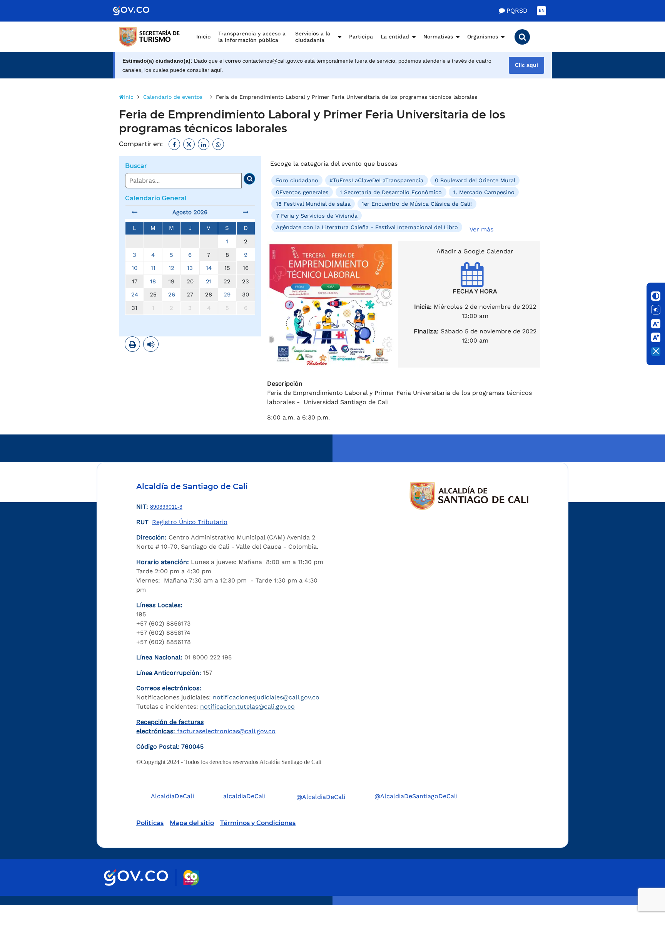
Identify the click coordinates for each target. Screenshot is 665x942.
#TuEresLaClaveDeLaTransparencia (376, 180)
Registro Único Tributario (189, 522)
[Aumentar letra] (656, 338)
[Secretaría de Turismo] (149, 37)
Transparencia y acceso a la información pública (252, 36)
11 (153, 268)
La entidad (395, 36)
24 (134, 294)
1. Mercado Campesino (484, 192)
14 (209, 268)
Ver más (481, 229)
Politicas (150, 823)
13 (190, 268)
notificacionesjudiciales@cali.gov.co (266, 697)
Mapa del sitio (192, 823)
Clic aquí (526, 65)
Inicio (203, 36)
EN (542, 10)
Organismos (482, 36)
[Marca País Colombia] (191, 877)
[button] (522, 37)
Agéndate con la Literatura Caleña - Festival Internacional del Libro (367, 227)
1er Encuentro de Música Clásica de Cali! (417, 204)
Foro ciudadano (297, 180)
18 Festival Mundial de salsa (313, 204)
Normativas (438, 36)
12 (171, 268)
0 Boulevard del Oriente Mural (475, 180)
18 (153, 281)
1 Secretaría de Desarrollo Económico (391, 192)
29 (227, 294)
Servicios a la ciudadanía (312, 36)
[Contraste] (656, 296)
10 (134, 268)
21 (209, 281)
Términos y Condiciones (258, 823)
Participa (361, 36)
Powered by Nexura (637, 901)
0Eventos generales (302, 192)
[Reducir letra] (656, 324)
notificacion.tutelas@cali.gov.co (247, 706)
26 (171, 294)
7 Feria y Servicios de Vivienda (317, 215)
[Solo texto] (656, 310)
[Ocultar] (656, 351)
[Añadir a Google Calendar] (475, 281)
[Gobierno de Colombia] (139, 10)
